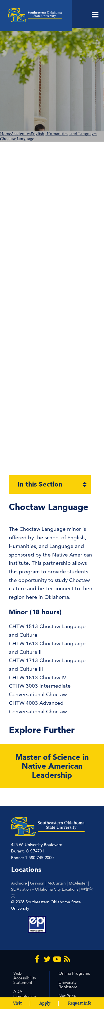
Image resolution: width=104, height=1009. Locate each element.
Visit (17, 1003)
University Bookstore (68, 985)
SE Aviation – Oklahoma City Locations (44, 889)
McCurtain (56, 883)
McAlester (78, 883)
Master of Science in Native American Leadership (52, 765)
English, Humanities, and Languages (64, 134)
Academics (21, 134)
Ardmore (19, 883)
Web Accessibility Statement (24, 978)
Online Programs (74, 973)
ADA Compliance (24, 994)
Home (5, 134)
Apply (44, 1003)
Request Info (79, 1003)
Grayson (37, 883)
